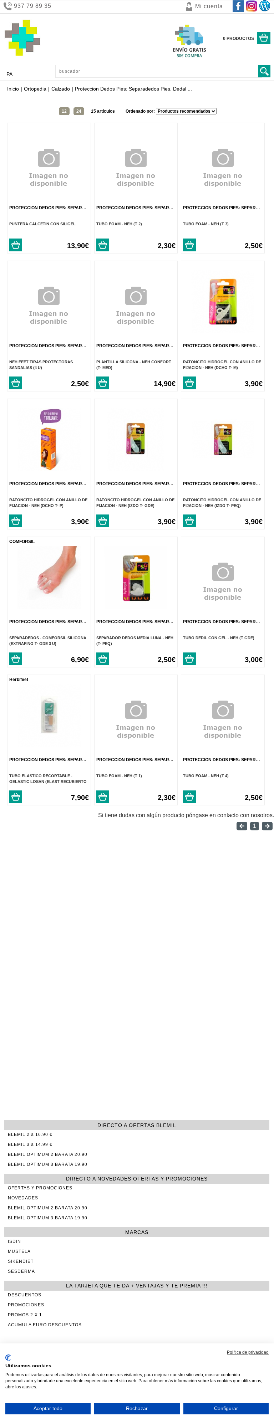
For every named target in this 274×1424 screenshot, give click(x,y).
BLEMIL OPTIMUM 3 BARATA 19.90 (47, 1164)
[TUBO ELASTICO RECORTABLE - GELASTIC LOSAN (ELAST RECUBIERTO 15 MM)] (49, 745)
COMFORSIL (22, 541)
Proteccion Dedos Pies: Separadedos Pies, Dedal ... (71, 207)
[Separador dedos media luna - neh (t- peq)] (135, 607)
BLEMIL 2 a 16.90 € (30, 1134)
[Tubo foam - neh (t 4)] (223, 753)
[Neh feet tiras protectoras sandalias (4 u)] (49, 339)
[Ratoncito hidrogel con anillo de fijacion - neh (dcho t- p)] (49, 469)
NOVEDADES (23, 1197)
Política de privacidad (248, 1352)
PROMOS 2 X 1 (25, 1314)
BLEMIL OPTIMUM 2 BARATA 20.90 (47, 1154)
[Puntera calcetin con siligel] (49, 201)
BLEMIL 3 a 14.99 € (30, 1144)
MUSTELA (19, 1251)
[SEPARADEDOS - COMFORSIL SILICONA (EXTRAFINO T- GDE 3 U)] (49, 607)
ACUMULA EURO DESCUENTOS (45, 1324)
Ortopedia (35, 89)
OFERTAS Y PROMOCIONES (40, 1187)
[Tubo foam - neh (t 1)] (136, 753)
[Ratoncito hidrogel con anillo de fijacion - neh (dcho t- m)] (222, 331)
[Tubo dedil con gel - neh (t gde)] (223, 615)
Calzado (60, 89)
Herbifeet (18, 679)
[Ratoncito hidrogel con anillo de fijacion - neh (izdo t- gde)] (135, 469)
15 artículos (103, 111)
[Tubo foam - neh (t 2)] (136, 201)
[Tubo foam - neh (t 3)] (223, 201)
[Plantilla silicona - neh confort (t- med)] (136, 339)
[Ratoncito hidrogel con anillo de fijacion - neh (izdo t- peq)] (222, 469)
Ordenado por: (141, 111)
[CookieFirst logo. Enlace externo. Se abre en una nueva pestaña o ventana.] (8, 1357)
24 (78, 111)
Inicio (13, 89)
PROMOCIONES (26, 1304)
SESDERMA (21, 1271)
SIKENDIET (21, 1261)
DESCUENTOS (24, 1294)
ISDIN (14, 1241)
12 (64, 111)
